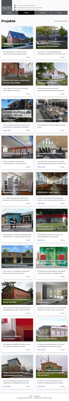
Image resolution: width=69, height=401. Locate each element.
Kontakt (59, 12)
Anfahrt (31, 396)
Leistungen (43, 12)
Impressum (37, 396)
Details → (29, 57)
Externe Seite (6, 130)
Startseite (9, 12)
